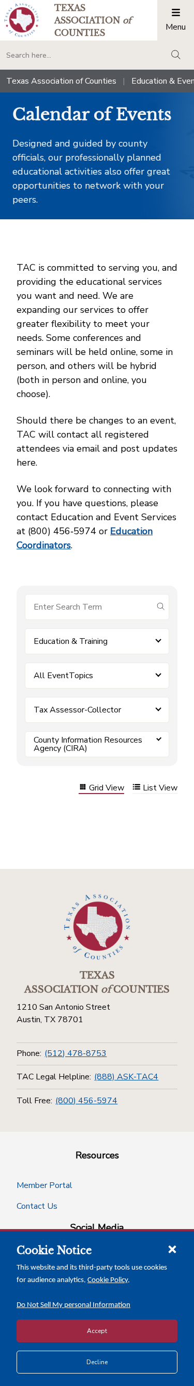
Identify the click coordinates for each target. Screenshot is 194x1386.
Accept (97, 1331)
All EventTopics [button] (63, 675)
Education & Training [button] (71, 641)
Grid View (106, 788)
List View (160, 788)
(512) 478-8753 (75, 1053)
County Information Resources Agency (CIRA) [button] (88, 744)
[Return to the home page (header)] (21, 20)
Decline (97, 1362)
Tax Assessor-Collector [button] (77, 710)
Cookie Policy (107, 1280)
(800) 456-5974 (86, 1100)
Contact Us (37, 1206)
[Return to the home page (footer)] (97, 927)
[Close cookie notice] (172, 1249)
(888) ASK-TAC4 (126, 1077)
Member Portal (44, 1185)
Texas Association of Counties (61, 81)
